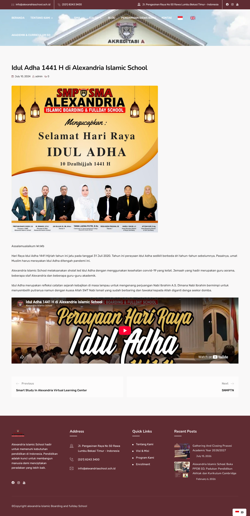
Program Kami (145, 457)
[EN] (195, 18)
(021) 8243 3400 (72, 4)
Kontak (167, 17)
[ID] (182, 18)
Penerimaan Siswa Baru (138, 17)
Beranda (18, 17)
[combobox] (239, 512)
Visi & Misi (142, 451)
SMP (62, 17)
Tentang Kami (40, 17)
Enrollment (143, 464)
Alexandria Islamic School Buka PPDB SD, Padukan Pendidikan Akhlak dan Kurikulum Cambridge (214, 468)
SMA (77, 17)
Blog (111, 17)
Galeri (94, 17)
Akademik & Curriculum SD (31, 35)
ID (242, 512)
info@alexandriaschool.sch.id (33, 4)
